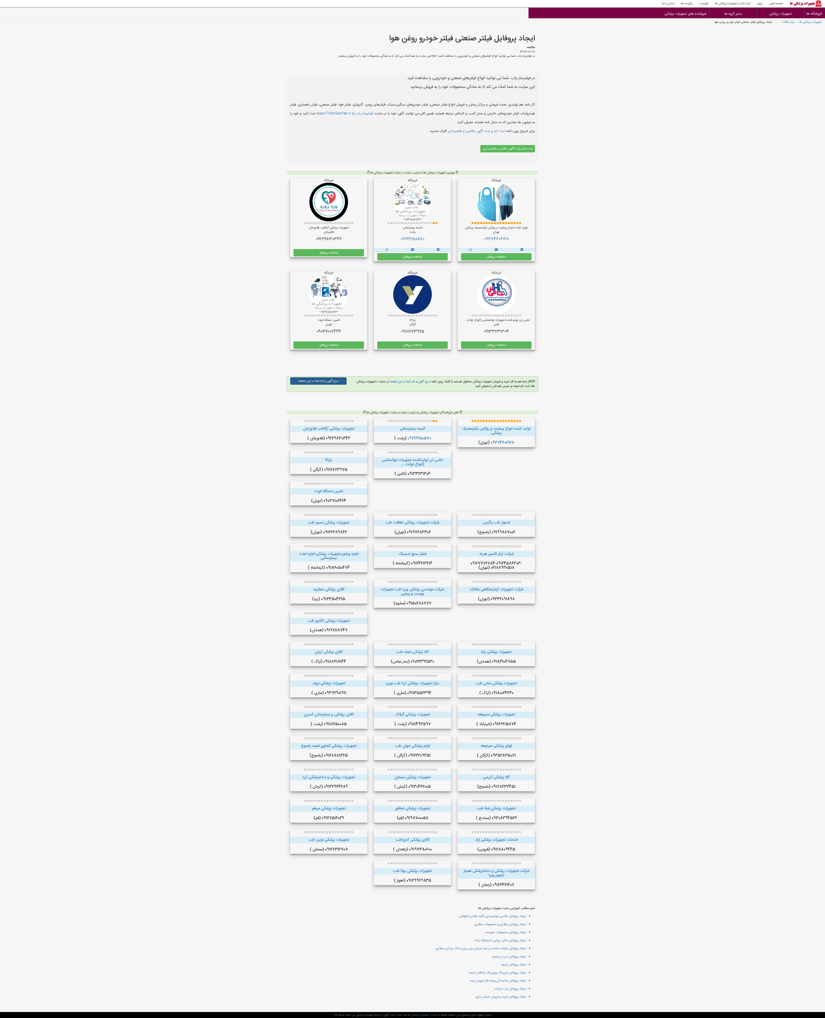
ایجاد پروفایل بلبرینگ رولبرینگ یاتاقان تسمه (497, 972)
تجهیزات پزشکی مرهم (329, 808)
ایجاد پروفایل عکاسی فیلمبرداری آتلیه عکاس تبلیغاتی (492, 916)
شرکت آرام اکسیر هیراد (496, 554)
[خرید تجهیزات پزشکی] (522, 250)
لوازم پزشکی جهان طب (412, 746)
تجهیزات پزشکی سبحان (412, 777)
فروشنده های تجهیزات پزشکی (685, 14)
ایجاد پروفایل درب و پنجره (509, 956)
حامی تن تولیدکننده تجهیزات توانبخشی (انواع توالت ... (412, 462)
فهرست (703, 3)
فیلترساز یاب (364, 113)
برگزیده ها (687, 3)
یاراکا (328, 460)
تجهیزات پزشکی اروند (328, 683)
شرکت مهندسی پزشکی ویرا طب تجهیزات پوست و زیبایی (412, 591)
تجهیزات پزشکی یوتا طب (412, 871)
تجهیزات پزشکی (780, 14)
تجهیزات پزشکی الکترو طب (329, 621)
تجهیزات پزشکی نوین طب (329, 840)
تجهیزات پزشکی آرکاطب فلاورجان (328, 429)
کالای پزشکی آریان (329, 652)
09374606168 (496, 239)
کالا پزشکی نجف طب (412, 652)
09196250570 (412, 239)
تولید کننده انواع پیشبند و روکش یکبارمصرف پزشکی (496, 431)
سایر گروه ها (733, 14)
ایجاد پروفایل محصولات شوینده (505, 932)
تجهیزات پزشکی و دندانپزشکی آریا (329, 777)
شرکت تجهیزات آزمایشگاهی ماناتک (496, 589)
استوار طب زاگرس (496, 522)
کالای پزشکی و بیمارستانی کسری (329, 714)
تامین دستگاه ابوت (328, 491)
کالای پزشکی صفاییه (328, 589)
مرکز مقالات (788, 22)
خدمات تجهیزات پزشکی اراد (496, 840)
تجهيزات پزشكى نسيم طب (328, 522)
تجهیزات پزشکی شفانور (412, 808)
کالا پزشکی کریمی (496, 777)
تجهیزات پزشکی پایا (496, 652)
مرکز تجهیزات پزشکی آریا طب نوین (412, 683)
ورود (759, 3)
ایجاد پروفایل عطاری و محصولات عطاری (500, 924)
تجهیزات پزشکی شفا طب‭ (496, 808)
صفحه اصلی (776, 3)
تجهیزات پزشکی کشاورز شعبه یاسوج (328, 746)
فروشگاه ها (814, 14)
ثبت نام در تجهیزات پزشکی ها (732, 3)
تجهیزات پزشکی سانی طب (496, 683)
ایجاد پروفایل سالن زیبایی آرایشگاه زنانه (500, 940)
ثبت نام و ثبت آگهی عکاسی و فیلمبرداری (476, 131)
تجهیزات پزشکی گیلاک (412, 714)
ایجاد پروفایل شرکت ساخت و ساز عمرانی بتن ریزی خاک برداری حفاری (480, 948)
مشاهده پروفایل (496, 256)
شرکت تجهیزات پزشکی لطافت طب (412, 522)
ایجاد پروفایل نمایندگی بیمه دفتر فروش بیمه (498, 980)
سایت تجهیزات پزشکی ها (422, 1015)
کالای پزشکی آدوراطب (412, 840)
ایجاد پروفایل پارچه (513, 964)
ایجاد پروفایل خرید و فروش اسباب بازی (500, 997)
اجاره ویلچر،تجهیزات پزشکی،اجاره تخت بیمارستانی (329, 556)
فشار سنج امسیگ (412, 554)
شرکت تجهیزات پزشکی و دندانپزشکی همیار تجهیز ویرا (496, 873)
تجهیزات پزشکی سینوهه (496, 714)
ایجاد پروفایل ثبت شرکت (510, 989)
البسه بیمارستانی (412, 429)
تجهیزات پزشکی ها (810, 22)
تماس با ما (668, 3)
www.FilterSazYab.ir (333, 113)
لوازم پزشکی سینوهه (496, 746)
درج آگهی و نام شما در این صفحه (409, 381)
